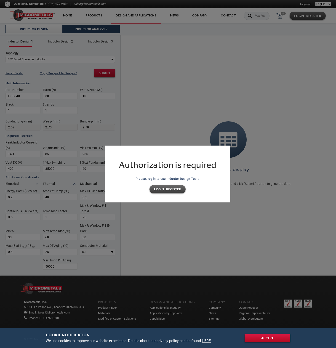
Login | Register (167, 189)
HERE (206, 341)
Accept (267, 338)
